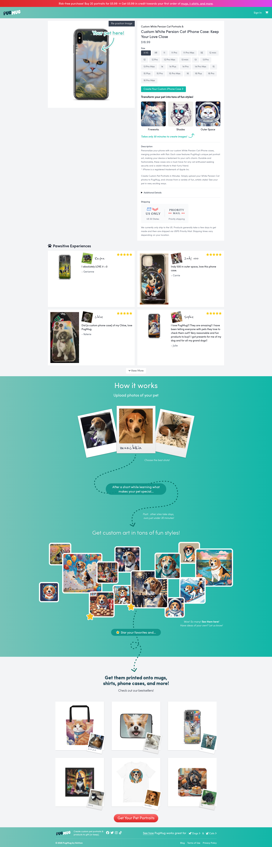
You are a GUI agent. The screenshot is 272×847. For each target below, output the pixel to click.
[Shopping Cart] (266, 12)
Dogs (195, 833)
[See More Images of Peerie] (80, 782)
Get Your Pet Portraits (136, 817)
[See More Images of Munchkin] (136, 782)
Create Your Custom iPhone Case (162, 89)
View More (137, 370)
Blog (182, 842)
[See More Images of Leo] (192, 726)
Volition (79, 842)
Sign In (258, 12)
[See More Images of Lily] (192, 782)
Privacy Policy (210, 842)
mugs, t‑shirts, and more (197, 3)
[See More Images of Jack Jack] (80, 726)
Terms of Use (193, 842)
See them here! (210, 621)
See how (148, 833)
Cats (211, 833)
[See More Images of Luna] (136, 726)
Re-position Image (121, 23)
